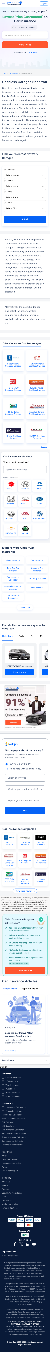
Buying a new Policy (20, 763)
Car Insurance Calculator (13, 578)
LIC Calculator (8, 1126)
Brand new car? (25, 52)
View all (23, 607)
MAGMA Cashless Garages (37, 437)
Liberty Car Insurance (41, 880)
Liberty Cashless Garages (13, 437)
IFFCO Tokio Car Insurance (9, 880)
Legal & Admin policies (12, 1193)
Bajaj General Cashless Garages (13, 365)
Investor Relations (9, 1208)
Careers (5, 1189)
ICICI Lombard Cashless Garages (37, 389)
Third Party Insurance (37, 578)
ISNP (4, 1196)
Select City (8, 203)
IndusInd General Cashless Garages (37, 413)
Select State (8, 192)
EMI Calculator (8, 1122)
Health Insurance (12, 1092)
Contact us (6, 1200)
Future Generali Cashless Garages (37, 365)
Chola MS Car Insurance (25, 843)
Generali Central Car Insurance (9, 863)
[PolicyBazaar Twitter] (21, 1244)
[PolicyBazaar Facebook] (14, 1244)
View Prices (25, 44)
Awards (5, 1167)
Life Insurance (11, 1081)
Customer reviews (10, 1159)
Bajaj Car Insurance (9, 843)
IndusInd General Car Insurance (25, 881)
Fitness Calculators (13, 1111)
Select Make (9, 181)
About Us (6, 1181)
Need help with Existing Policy (25, 768)
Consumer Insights (10, 1171)
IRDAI (4, 1256)
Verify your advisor (10, 1204)
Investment (10, 1089)
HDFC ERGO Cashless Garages (13, 389)
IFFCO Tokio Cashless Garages (13, 413)
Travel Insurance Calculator (14, 1137)
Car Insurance (13, 73)
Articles (5, 1156)
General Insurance (13, 1077)
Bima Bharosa (13, 1256)
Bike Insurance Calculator (13, 1145)
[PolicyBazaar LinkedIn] (27, 1244)
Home (4, 73)
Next (25, 810)
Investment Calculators (15, 1107)
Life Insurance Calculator (13, 1130)
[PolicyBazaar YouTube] (34, 1244)
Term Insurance (12, 1085)
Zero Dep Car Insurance (13, 569)
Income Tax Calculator (11, 1115)
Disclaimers (8, 1060)
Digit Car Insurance (41, 843)
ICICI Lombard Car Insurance (41, 862)
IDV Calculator (37, 587)
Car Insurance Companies (13, 596)
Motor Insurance (13, 560)
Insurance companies (11, 1163)
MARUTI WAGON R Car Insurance (19, 666)
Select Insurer (9, 170)
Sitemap (5, 1185)
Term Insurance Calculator (13, 1118)
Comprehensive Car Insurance (13, 587)
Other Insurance (12, 1096)
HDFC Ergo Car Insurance (25, 862)
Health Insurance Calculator (14, 1133)
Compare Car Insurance (37, 569)
